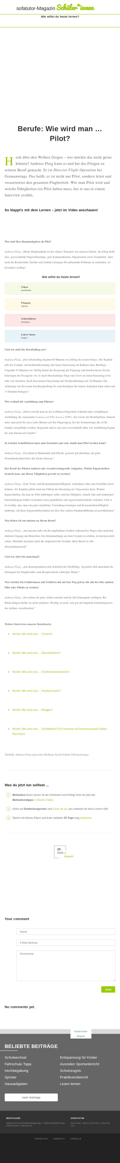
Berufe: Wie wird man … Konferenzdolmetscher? (41, 672)
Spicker (11, 1077)
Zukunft (68, 856)
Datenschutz (12, 1125)
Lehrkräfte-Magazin (39, 1036)
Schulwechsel (15, 1057)
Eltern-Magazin (60, 1036)
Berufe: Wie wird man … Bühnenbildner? (36, 653)
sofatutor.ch (58, 1139)
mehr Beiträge (31, 1097)
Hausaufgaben (16, 1084)
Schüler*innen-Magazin (81, 1033)
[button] (113, 7)
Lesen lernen (70, 1084)
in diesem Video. (44, 800)
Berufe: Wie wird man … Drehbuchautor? (36, 691)
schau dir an (60, 809)
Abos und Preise (91, 1123)
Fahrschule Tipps (18, 1064)
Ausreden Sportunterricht (79, 1064)
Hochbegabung (16, 1071)
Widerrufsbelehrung (54, 1123)
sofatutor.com (41, 1139)
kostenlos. (86, 818)
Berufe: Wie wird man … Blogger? (32, 710)
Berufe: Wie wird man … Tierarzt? (32, 634)
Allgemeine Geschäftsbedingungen (24, 1123)
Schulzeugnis (70, 1071)
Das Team (76, 1123)
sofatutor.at (75, 1139)
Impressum (26, 1125)
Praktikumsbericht (74, 1077)
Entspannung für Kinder (78, 1057)
